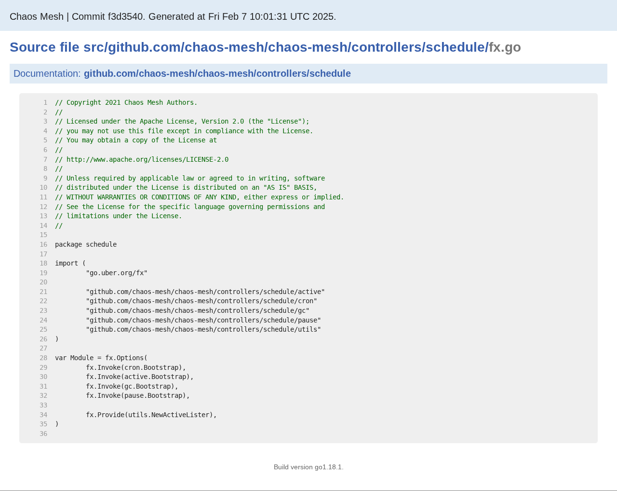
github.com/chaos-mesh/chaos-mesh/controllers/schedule (217, 73)
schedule (455, 47)
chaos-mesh (224, 47)
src (93, 47)
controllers (386, 47)
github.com (144, 47)
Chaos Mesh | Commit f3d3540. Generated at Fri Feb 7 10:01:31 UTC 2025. (173, 16)
